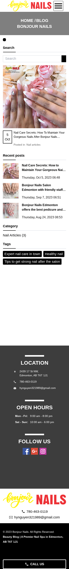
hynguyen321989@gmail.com (38, 387)
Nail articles (33, 144)
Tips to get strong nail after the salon (32, 262)
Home (27, 20)
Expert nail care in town (22, 254)
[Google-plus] (34, 451)
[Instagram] (42, 451)
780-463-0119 (28, 381)
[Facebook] (26, 451)
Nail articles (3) (14, 235)
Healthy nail (54, 254)
